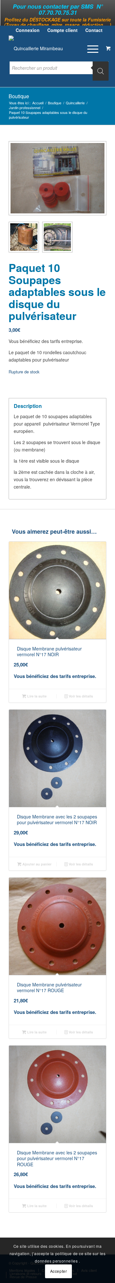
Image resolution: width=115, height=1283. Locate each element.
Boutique (19, 96)
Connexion (28, 30)
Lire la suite (36, 696)
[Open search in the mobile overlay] (59, 71)
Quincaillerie (75, 102)
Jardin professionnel (24, 107)
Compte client (62, 30)
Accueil (37, 102)
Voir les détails (80, 696)
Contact (94, 30)
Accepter (58, 1271)
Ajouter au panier (36, 864)
